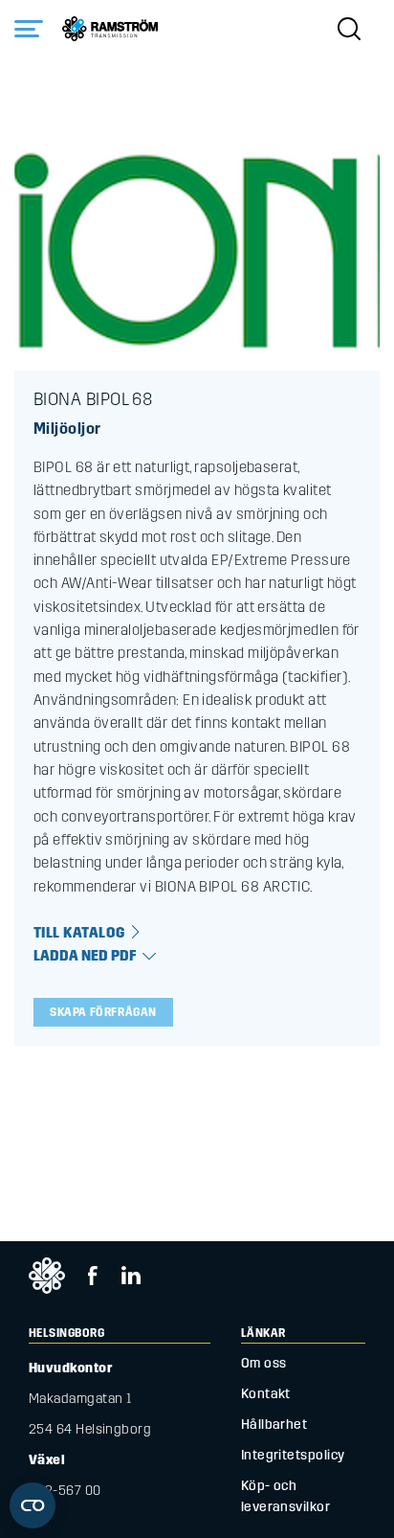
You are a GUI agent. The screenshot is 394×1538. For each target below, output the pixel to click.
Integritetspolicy (293, 1455)
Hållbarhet (274, 1424)
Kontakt (266, 1394)
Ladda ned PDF (85, 955)
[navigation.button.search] (349, 29)
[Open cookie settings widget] (32, 1505)
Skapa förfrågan (103, 1012)
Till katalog (78, 932)
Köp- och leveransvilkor (285, 1496)
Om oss (264, 1363)
